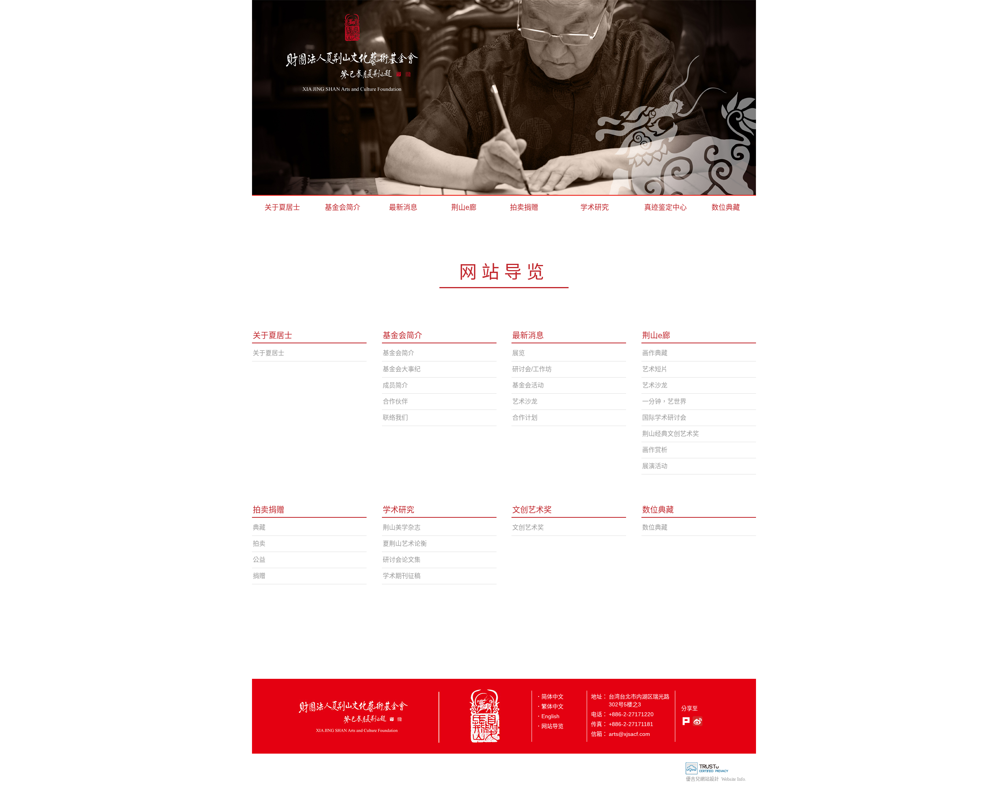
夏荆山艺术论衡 (405, 543)
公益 (259, 559)
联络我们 (395, 417)
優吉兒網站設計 (702, 779)
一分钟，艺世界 (664, 401)
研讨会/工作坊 (532, 369)
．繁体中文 (549, 706)
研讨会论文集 (402, 559)
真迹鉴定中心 (665, 207)
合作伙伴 (395, 401)
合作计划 (524, 417)
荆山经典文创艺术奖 (670, 433)
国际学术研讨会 (664, 417)
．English (548, 716)
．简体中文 (549, 696)
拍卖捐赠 (524, 207)
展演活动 (654, 466)
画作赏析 (654, 450)
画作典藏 (654, 353)
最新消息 (403, 207)
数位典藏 (726, 207)
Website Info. (733, 779)
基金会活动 (528, 385)
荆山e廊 (463, 207)
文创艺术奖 (532, 510)
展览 (518, 353)
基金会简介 (342, 207)
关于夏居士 (282, 207)
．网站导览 (549, 726)
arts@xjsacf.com (629, 734)
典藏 (259, 527)
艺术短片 (654, 369)
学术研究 (594, 207)
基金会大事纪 (402, 369)
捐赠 (259, 576)
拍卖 (259, 543)
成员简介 (395, 385)
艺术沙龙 (524, 401)
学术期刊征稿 (402, 576)
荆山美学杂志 (402, 527)
